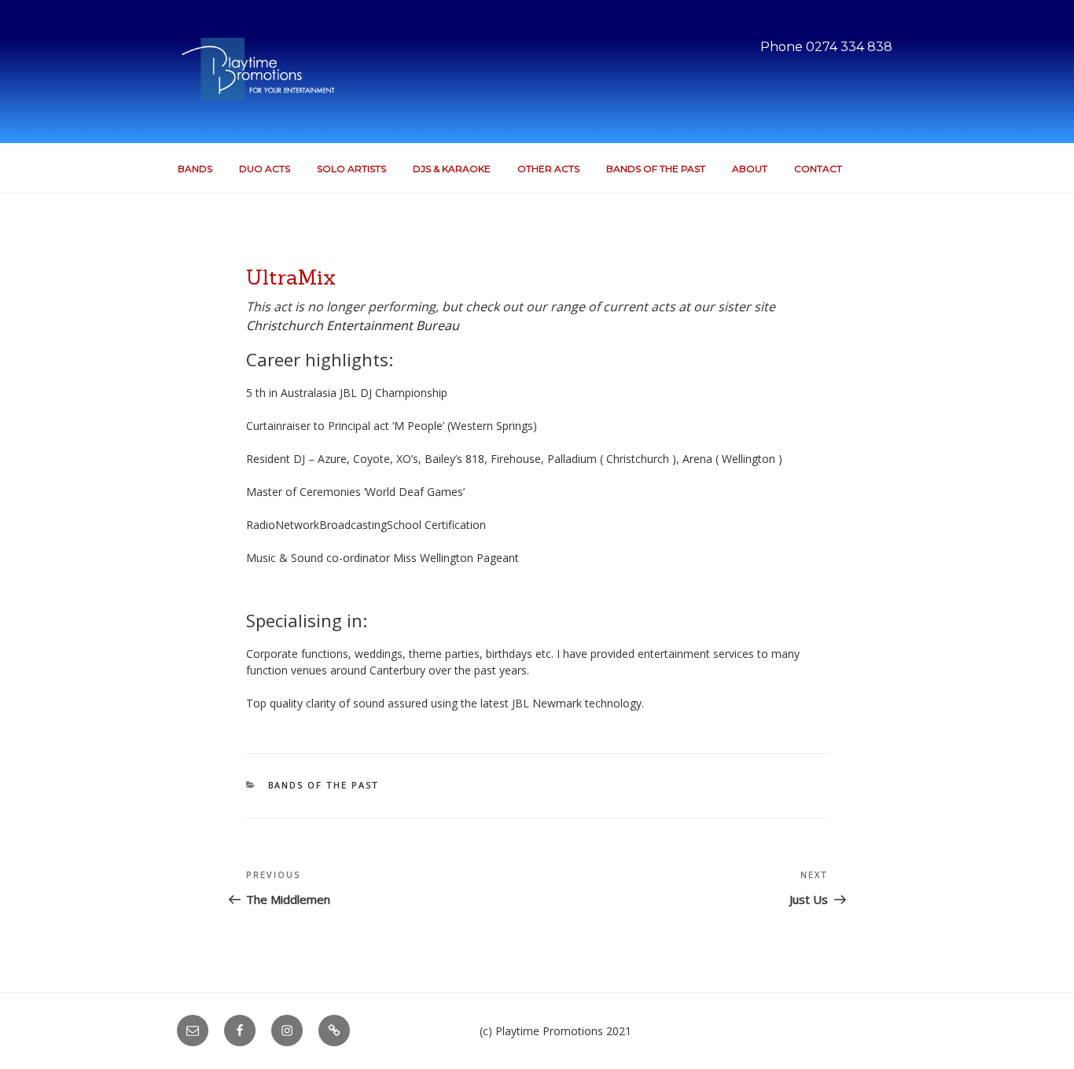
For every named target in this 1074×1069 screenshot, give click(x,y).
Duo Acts (264, 168)
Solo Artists (351, 168)
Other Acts (548, 168)
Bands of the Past (655, 168)
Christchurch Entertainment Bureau (352, 325)
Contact (818, 168)
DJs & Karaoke (452, 168)
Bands (195, 168)
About (749, 168)
